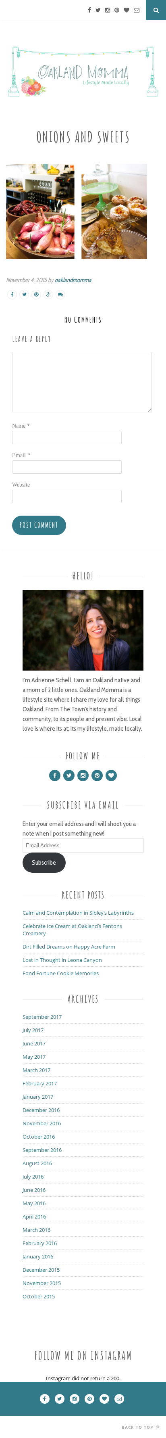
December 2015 (41, 1269)
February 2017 (40, 1083)
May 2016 (34, 1203)
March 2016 (36, 1229)
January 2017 (38, 1096)
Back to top (138, 1427)
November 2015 (42, 1283)
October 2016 (39, 1136)
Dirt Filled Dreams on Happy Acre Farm (69, 946)
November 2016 (42, 1123)
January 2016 (38, 1256)
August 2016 (37, 1163)
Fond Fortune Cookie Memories (61, 973)
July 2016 (33, 1176)
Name (21, 426)
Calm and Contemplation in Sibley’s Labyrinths (78, 912)
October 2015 (39, 1296)
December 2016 (41, 1110)
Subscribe (44, 862)
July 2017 (33, 1030)
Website (21, 485)
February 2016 (40, 1243)
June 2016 (34, 1189)
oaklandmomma (73, 280)
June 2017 (34, 1043)
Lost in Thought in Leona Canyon (62, 960)
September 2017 (42, 1016)
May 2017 (34, 1056)
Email (21, 455)
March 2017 (36, 1070)
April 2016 (34, 1216)
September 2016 (42, 1150)
